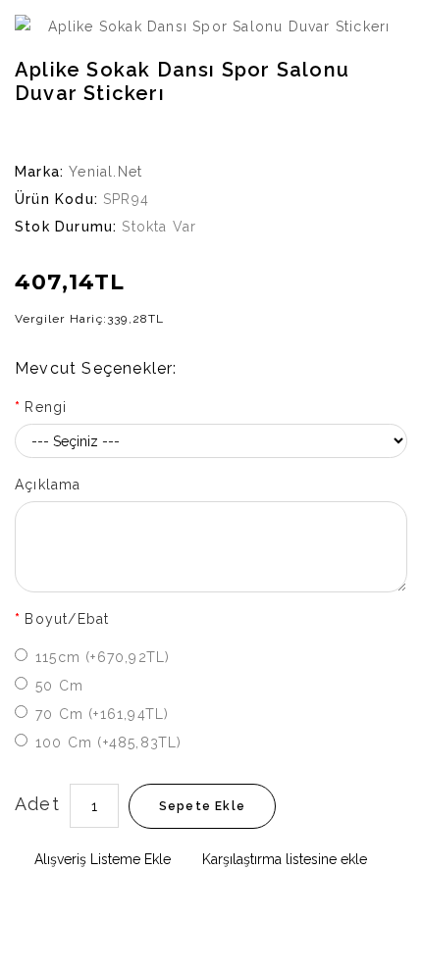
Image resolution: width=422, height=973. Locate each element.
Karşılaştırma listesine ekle (282, 859)
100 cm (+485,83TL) (109, 742)
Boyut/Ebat (67, 619)
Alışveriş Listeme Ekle (100, 859)
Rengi (46, 407)
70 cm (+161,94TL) (102, 714)
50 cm (59, 685)
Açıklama (48, 484)
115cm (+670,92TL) (102, 657)
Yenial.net (105, 171)
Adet (37, 804)
